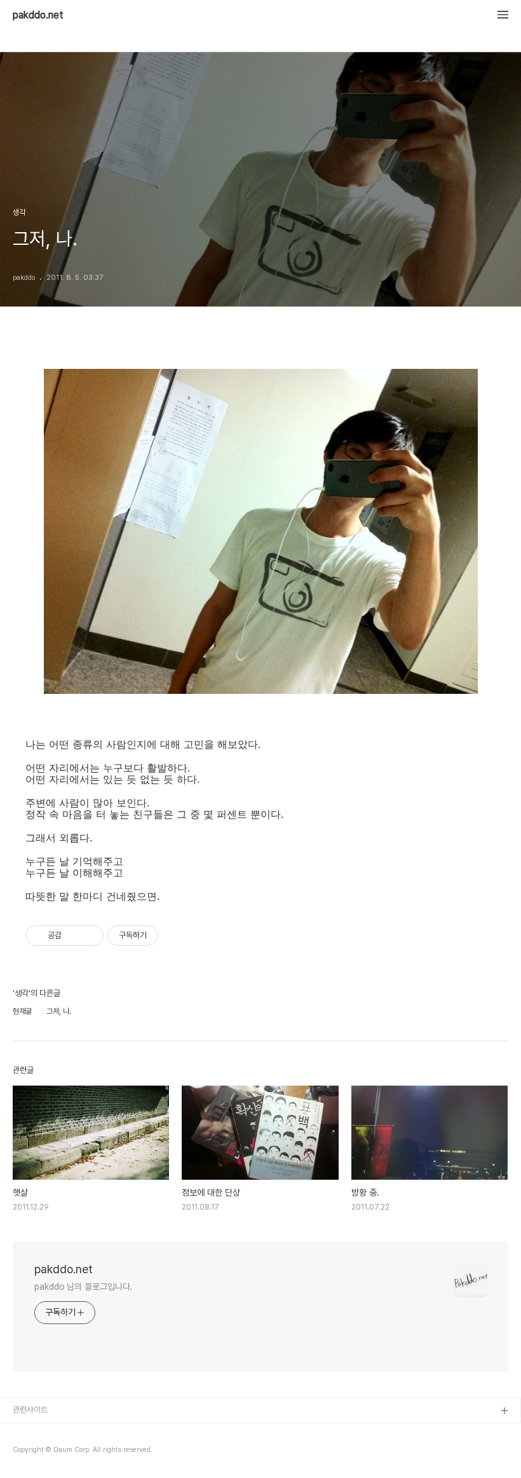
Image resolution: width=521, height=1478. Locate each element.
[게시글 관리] (89, 935)
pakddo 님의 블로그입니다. (83, 1286)
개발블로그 (30, 1432)
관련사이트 (30, 1409)
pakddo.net (38, 15)
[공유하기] (73, 935)
